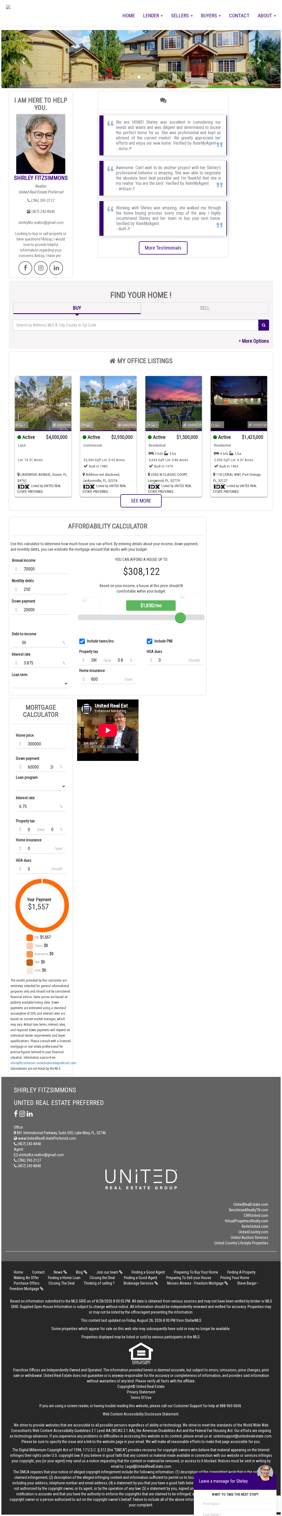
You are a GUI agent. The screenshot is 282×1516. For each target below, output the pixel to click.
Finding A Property (241, 1272)
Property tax (88, 651)
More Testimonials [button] (163, 248)
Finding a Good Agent (148, 1272)
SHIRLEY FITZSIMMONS (41, 178)
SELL (205, 308)
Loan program (27, 777)
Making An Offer (26, 1278)
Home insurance (92, 670)
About (265, 15)
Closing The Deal (61, 1283)
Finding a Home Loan (64, 1278)
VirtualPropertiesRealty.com (246, 1221)
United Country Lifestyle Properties (241, 1243)
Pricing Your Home (234, 1278)
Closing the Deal (102, 1278)
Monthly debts (23, 581)
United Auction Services (249, 1237)
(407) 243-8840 (43, 211)
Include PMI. (163, 641)
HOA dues (154, 651)
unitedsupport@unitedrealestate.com (242, 1436)
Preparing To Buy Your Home (196, 1272)
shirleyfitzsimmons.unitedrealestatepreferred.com (43, 1063)
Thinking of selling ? (99, 1283)
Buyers (209, 15)
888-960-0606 (230, 1406)
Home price (25, 735)
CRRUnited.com (256, 1215)
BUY (77, 308)
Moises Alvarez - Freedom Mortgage (195, 1283)
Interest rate (21, 654)
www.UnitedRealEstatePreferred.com (46, 1138)
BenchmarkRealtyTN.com (248, 1210)
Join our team (107, 1272)
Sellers (180, 15)
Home (129, 15)
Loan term (20, 674)
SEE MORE (141, 501)
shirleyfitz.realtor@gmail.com (41, 222)
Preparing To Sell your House (188, 1278)
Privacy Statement (141, 1392)
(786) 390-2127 (42, 200)
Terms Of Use (141, 1397)
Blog (80, 1272)
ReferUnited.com (255, 1226)
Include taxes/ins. (101, 641)
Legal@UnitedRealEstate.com (148, 1466)
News (58, 1272)
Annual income (24, 560)
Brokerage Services (139, 1283)
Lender (151, 15)
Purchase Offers (26, 1283)
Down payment (23, 601)
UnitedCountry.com (253, 1232)
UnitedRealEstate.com (251, 1204)
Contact (239, 15)
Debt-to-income (24, 634)
